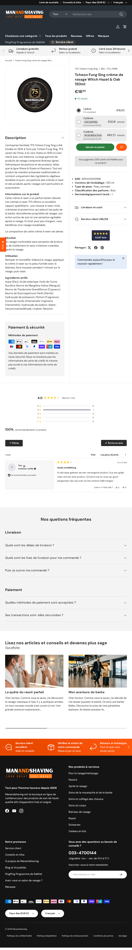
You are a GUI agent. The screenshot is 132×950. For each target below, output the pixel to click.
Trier (93, 454)
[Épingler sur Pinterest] (102, 247)
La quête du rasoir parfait (24, 692)
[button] (124, 26)
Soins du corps (77, 805)
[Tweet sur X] (89, 247)
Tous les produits (56, 36)
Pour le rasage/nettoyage (83, 773)
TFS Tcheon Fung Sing (86, 68)
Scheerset (74, 824)
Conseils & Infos (72, 2)
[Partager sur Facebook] (96, 247)
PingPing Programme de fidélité (25, 42)
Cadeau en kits (77, 831)
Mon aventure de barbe (87, 692)
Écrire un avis (116, 443)
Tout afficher (12, 647)
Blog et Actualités (15, 867)
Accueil (8, 60)
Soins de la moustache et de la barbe (90, 792)
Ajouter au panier (95, 147)
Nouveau (76, 36)
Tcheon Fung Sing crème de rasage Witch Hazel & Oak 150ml (34, 60)
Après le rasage (78, 786)
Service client (13, 848)
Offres (90, 36)
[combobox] (88, 14)
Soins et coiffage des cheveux (86, 799)
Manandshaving (20, 929)
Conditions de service (103, 936)
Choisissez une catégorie (21, 36)
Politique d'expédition (47, 936)
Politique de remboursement (75, 936)
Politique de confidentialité (19, 936)
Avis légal (122, 936)
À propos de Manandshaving (22, 861)
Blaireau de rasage (80, 812)
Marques (103, 36)
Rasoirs (73, 779)
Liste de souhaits (49, 2)
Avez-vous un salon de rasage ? (23, 880)
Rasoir (72, 818)
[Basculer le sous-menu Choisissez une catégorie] (40, 36)
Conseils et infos (14, 854)
